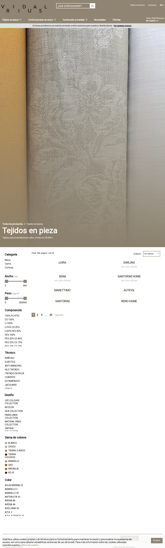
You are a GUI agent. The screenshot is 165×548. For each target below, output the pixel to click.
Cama (8, 263)
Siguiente (59, 315)
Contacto (152, 5)
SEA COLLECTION (14, 411)
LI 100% (9, 323)
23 (51, 315)
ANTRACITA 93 (12, 497)
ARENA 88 (10, 500)
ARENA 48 (10, 504)
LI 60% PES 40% (13, 331)
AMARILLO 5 (11, 489)
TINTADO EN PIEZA (14, 373)
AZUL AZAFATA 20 (14, 516)
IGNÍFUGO (9, 358)
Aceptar (156, 540)
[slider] (6, 281)
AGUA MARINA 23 (14, 485)
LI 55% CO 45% (12, 327)
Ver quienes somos (122, 25)
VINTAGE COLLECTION (11, 429)
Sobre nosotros (137, 5)
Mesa (7, 260)
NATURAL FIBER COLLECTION (13, 423)
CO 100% (9, 319)
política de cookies (29, 545)
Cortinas (9, 267)
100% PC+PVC (12, 315)
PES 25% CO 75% (13, 342)
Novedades (100, 20)
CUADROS (10, 377)
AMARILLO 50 (12, 493)
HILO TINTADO (12, 369)
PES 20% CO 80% (13, 338)
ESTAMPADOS (12, 381)
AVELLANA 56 (12, 508)
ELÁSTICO (10, 362)
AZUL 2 (8, 512)
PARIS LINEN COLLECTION (11, 416)
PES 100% (10, 335)
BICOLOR (9, 407)
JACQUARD (11, 385)
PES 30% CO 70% (13, 346)
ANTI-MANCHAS (13, 365)
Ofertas (117, 20)
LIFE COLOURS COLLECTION (12, 402)
